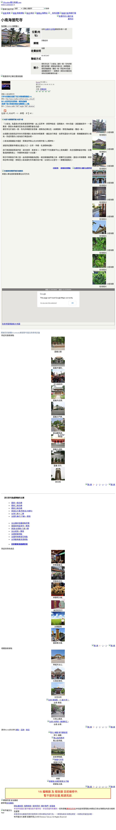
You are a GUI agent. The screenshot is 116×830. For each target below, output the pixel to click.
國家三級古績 (16, 508)
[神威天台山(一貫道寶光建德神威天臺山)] (58, 663)
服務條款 (27, 806)
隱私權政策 (18, 806)
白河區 (52, 29)
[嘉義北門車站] (58, 415)
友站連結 (10, 803)
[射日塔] (58, 480)
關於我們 (44, 806)
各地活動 (55, 13)
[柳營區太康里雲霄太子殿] (58, 781)
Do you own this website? (48, 303)
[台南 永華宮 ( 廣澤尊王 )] (58, 722)
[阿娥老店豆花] (58, 579)
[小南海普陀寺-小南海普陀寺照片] (99, 132)
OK (72, 303)
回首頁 (55, 168)
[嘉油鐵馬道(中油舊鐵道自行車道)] (58, 431)
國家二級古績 (16, 506)
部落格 (52, 806)
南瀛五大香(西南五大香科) (21, 511)
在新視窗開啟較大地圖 (11, 324)
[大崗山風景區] (58, 717)
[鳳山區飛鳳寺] (58, 738)
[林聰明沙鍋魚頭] (58, 595)
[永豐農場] (58, 625)
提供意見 (36, 806)
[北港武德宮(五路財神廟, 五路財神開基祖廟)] (58, 679)
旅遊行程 (72, 13)
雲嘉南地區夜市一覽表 (20, 526)
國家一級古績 (16, 503)
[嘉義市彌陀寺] (58, 366)
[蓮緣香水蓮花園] (58, 641)
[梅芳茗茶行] (58, 608)
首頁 (8, 13)
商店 (32, 13)
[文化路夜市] (58, 382)
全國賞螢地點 (16, 534)
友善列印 (88, 168)
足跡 (22, 730)
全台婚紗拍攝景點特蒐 (20, 523)
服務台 (45, 13)
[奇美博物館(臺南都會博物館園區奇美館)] (58, 755)
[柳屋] (58, 776)
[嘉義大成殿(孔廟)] (58, 447)
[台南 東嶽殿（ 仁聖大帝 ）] (58, 700)
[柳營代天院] (58, 760)
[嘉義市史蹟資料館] (58, 398)
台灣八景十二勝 (17, 514)
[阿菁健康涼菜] (58, 563)
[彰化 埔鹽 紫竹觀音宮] (58, 732)
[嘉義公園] (58, 350)
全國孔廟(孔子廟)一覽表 (21, 516)
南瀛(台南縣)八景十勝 (20, 529)
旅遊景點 (20, 13)
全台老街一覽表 (17, 531)
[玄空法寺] (58, 695)
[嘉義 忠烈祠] (58, 463)
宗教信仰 (43, 89)
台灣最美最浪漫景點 (19, 539)
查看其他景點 (65, 168)
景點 (17, 730)
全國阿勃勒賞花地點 (19, 537)
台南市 (47, 29)
